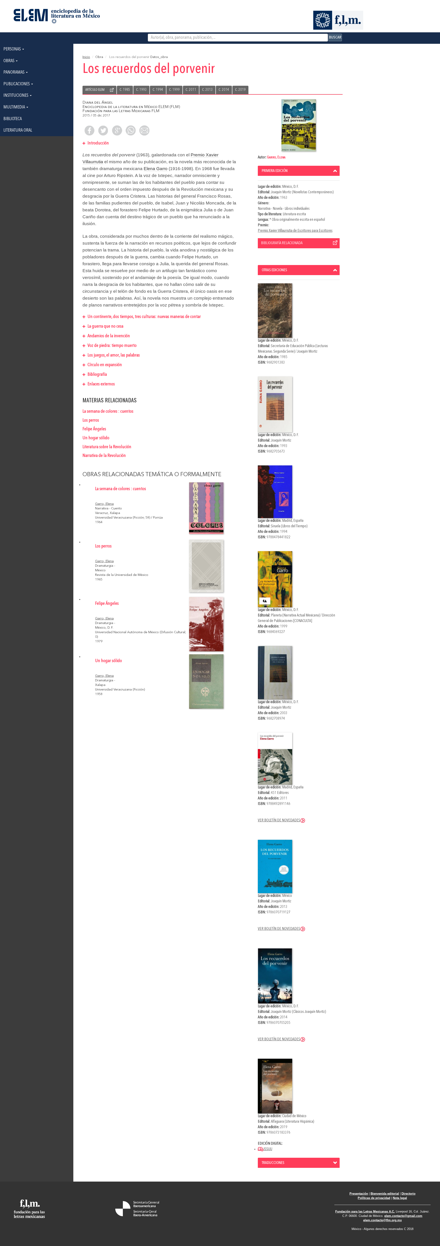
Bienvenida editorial (385, 1193)
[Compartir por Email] (144, 130)
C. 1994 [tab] (158, 90)
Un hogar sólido (95, 438)
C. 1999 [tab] (174, 90)
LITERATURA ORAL (17, 130)
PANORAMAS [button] (14, 72)
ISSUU (268, 1149)
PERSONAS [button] (12, 49)
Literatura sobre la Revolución (106, 447)
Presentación (358, 1193)
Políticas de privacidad (374, 1198)
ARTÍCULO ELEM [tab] (94, 90)
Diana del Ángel (97, 103)
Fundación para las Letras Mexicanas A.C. (365, 1211)
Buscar (335, 37)
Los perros (90, 420)
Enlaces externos (101, 384)
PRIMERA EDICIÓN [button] (275, 171)
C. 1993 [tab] (141, 90)
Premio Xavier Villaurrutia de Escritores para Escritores (295, 231)
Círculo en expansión (104, 365)
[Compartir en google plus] (117, 130)
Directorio (408, 1193)
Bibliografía (97, 374)
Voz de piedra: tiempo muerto (112, 345)
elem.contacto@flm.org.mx (382, 1220)
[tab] (299, 171)
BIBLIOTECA (12, 119)
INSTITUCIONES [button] (16, 95)
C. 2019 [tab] (240, 90)
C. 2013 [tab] (207, 90)
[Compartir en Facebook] (89, 130)
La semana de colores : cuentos (107, 411)
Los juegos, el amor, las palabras (113, 355)
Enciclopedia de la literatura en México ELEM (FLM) (131, 107)
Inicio (86, 57)
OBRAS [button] (9, 61)
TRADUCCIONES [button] (273, 1163)
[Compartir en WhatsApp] (131, 130)
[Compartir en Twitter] (103, 130)
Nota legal (400, 1198)
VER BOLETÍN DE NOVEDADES (279, 820)
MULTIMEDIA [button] (14, 107)
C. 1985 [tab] (125, 90)
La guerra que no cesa (105, 326)
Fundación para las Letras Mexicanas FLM (121, 111)
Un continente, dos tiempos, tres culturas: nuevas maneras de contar (144, 317)
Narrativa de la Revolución (104, 455)
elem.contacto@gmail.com (403, 1216)
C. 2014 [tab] (224, 90)
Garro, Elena (276, 157)
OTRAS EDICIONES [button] (274, 270)
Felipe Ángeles (94, 429)
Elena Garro (156, 168)
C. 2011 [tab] (191, 90)
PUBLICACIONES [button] (17, 84)
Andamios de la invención (108, 336)
